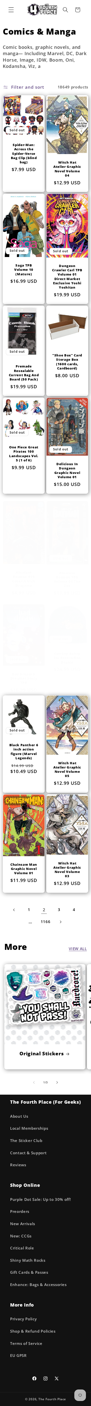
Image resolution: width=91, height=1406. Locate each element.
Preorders (19, 1211)
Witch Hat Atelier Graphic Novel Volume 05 (67, 769)
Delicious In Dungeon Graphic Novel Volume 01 (67, 470)
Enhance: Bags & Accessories (38, 1284)
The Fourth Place (52, 1399)
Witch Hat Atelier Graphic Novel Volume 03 (67, 869)
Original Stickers (41, 1054)
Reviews (18, 1165)
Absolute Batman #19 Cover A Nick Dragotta (23, 578)
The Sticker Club (26, 1140)
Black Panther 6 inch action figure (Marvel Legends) (23, 751)
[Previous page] (14, 910)
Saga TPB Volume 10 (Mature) (23, 269)
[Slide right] (57, 1082)
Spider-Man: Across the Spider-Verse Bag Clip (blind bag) (24, 153)
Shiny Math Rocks (28, 1260)
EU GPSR (18, 1355)
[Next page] (60, 922)
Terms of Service (26, 1343)
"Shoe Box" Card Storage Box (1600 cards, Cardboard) (67, 361)
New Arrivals (22, 1223)
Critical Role (22, 1248)
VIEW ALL (78, 948)
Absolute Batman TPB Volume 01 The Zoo (67, 579)
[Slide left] (33, 1082)
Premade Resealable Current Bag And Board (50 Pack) (24, 372)
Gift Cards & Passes (29, 1272)
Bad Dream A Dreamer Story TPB (23, 678)
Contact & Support (28, 1153)
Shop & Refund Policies (33, 1331)
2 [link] (44, 910)
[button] (11, 10)
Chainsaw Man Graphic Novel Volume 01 (23, 868)
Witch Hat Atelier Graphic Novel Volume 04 (67, 168)
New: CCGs (21, 1236)
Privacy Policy (23, 1319)
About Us (19, 1116)
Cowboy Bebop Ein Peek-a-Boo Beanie (67, 658)
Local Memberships (29, 1128)
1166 (46, 921)
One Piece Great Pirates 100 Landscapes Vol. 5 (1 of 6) (23, 453)
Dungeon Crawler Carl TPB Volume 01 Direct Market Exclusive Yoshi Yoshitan (67, 277)
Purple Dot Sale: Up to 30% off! (40, 1199)
